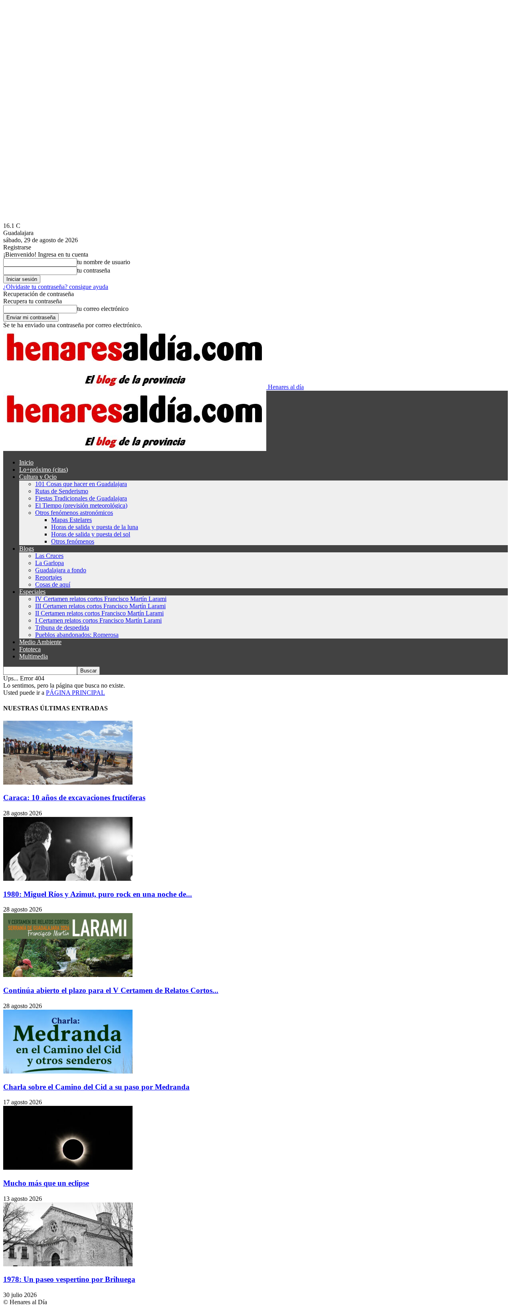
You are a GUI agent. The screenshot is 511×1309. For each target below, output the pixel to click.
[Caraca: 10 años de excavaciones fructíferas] (68, 782)
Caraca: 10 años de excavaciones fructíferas (74, 797)
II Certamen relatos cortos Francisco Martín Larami (99, 613)
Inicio (26, 462)
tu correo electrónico (103, 308)
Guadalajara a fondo (60, 570)
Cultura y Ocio (38, 476)
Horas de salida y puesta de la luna (94, 527)
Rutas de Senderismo (61, 491)
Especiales (32, 591)
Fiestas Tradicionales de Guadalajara (81, 498)
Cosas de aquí (52, 584)
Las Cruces (49, 555)
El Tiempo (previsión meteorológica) (81, 505)
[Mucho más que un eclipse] (68, 1167)
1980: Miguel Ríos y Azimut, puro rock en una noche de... (97, 894)
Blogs (26, 548)
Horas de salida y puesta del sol (90, 534)
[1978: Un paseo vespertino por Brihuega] (68, 1264)
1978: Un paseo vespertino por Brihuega (69, 1279)
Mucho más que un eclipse (46, 1183)
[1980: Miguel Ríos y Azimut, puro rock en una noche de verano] (68, 878)
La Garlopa (49, 563)
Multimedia (33, 656)
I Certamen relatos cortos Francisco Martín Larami (98, 620)
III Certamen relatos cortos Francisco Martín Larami (100, 606)
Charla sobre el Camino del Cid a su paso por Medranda (96, 1087)
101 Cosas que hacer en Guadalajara (81, 483)
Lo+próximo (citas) (43, 469)
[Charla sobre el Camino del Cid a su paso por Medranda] (68, 1071)
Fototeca (30, 649)
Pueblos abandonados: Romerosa (77, 634)
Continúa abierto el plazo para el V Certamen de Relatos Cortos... (110, 990)
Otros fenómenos (72, 541)
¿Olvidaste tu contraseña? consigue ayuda (55, 286)
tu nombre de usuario (103, 262)
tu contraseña (93, 270)
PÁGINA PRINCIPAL (75, 692)
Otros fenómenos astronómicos (74, 512)
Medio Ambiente (40, 642)
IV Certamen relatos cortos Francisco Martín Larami (100, 598)
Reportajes (48, 577)
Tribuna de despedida (62, 627)
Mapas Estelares (71, 519)
